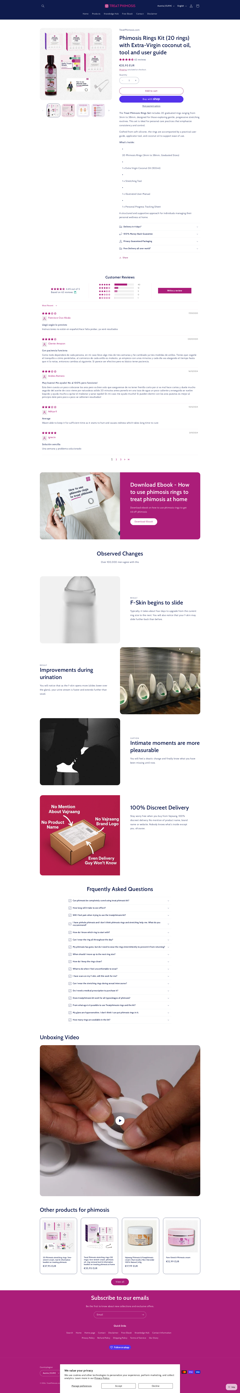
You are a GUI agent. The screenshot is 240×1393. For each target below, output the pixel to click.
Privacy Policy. (102, 1378)
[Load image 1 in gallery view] (53, 110)
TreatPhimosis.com (54, 1383)
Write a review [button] (174, 290)
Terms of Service (138, 1338)
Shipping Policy (120, 1338)
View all (120, 1281)
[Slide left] (43, 110)
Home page (89, 1333)
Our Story (153, 1338)
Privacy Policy (88, 1338)
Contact (101, 1333)
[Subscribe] (143, 1314)
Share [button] (125, 257)
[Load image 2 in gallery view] (68, 110)
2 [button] (116, 459)
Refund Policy (103, 1338)
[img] (49, 313)
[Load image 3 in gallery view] (83, 110)
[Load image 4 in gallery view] (98, 110)
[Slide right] (109, 110)
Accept (118, 1386)
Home (79, 1333)
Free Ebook (126, 1333)
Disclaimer (113, 1333)
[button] (43, 6)
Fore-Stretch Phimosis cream (178, 1257)
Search (69, 1333)
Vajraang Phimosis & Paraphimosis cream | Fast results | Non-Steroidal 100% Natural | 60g (139, 1259)
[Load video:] (120, 1120)
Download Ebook (144, 521)
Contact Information (161, 1333)
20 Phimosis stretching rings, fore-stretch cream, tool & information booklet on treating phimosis (57, 1259)
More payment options (151, 106)
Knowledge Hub (142, 1333)
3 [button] (121, 459)
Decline (155, 1386)
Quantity (123, 75)
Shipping (123, 70)
